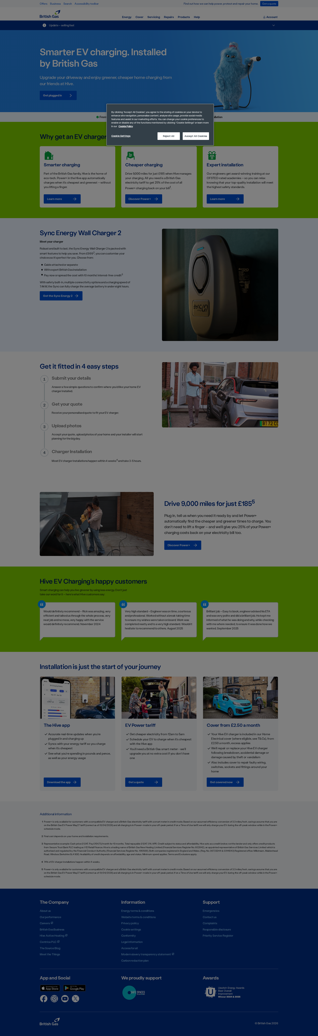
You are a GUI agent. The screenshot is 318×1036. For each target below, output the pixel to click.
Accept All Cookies (196, 136)
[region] (160, 125)
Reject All (168, 136)
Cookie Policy (125, 126)
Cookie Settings (121, 135)
